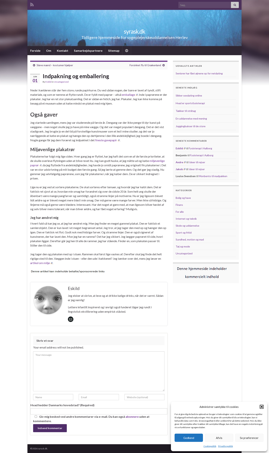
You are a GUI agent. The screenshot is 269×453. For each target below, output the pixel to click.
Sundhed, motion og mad (190, 239)
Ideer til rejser (197, 162)
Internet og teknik (186, 218)
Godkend (188, 437)
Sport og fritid (184, 232)
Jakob (179, 169)
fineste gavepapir (106, 140)
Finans (179, 204)
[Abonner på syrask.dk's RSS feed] (32, 4)
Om (48, 50)
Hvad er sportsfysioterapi (190, 103)
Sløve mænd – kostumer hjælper (55, 65)
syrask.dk (134, 31)
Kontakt (62, 50)
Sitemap (113, 50)
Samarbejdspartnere (88, 50)
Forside (35, 50)
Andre (179, 162)
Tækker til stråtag (186, 110)
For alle (180, 211)
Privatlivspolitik (225, 446)
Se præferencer (249, 437)
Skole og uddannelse (187, 225)
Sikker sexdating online (189, 95)
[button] (262, 407)
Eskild (48, 81)
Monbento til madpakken (213, 176)
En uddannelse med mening (191, 118)
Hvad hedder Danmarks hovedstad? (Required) (62, 405)
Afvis (219, 437)
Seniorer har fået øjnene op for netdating (199, 73)
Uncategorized (61, 81)
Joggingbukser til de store (191, 126)
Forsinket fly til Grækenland (145, 65)
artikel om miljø (40, 263)
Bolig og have (183, 197)
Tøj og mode (183, 246)
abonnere (132, 416)
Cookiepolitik (209, 446)
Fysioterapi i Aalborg (200, 148)
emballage (128, 94)
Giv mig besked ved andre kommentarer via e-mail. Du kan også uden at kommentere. (91, 419)
